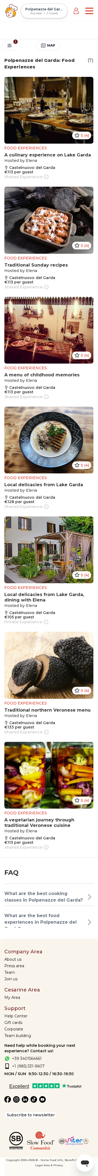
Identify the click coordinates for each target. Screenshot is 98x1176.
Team (9, 972)
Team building (17, 1035)
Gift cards (13, 1022)
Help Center (15, 1016)
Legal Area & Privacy (49, 1165)
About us (13, 959)
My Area (12, 997)
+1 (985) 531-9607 (28, 1066)
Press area (14, 965)
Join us (10, 979)
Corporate (13, 1029)
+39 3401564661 (27, 1058)
